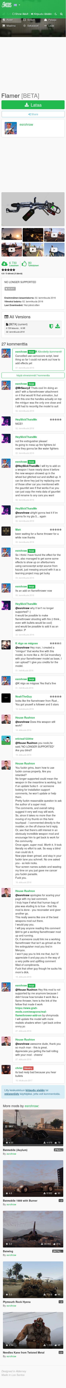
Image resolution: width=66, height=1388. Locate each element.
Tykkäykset (33, 265)
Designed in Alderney (13, 1371)
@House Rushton (26, 743)
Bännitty (28, 1068)
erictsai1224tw (24, 738)
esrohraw (26, 124)
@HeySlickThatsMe (27, 466)
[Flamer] (33, 209)
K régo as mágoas (26, 643)
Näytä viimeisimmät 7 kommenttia (33, 375)
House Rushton (25, 717)
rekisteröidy (11, 1094)
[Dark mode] (55, 13)
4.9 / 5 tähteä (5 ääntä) (11, 273)
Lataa (35, 104)
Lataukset (14, 265)
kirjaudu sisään (35, 1090)
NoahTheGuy (23, 696)
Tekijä (31, 351)
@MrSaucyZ (22, 388)
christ (18, 1068)
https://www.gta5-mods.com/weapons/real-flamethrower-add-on (31, 1011)
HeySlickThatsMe (26, 419)
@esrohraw (22, 512)
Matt (18, 529)
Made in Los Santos (12, 1375)
